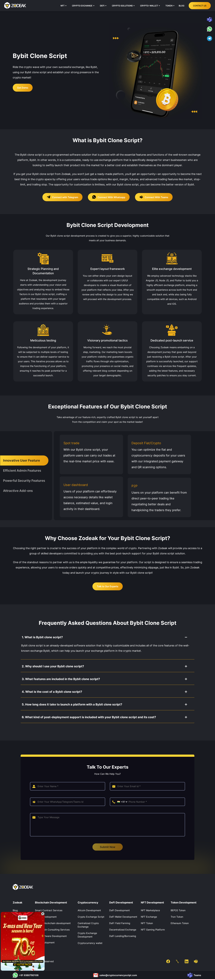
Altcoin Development (89, 910)
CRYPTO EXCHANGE (82, 5)
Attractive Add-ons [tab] (18, 491)
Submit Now (107, 847)
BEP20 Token (178, 910)
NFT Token (147, 923)
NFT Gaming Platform (153, 929)
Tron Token (177, 916)
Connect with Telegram (64, 197)
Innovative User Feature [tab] (21, 460)
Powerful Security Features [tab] (24, 480)
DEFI (102, 5)
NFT (62, 5)
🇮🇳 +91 (121, 801)
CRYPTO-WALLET (149, 5)
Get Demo (22, 87)
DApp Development (46, 916)
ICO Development (45, 942)
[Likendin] (186, 961)
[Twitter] (177, 961)
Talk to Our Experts (107, 586)
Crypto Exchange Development (87, 935)
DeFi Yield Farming (119, 923)
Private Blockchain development (53, 923)
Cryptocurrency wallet (90, 943)
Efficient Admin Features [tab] (22, 470)
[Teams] (195, 961)
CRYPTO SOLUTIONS (122, 5)
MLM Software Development (51, 936)
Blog (15, 910)
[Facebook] (168, 961)
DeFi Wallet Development (123, 916)
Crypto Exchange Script (91, 916)
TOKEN (168, 5)
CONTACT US (199, 5)
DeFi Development (119, 910)
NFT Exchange (149, 916)
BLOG (181, 5)
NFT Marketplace (150, 910)
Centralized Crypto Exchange (88, 925)
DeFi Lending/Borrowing (122, 936)
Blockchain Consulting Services (52, 929)
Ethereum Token (180, 923)
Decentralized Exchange (122, 929)
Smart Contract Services (48, 910)
